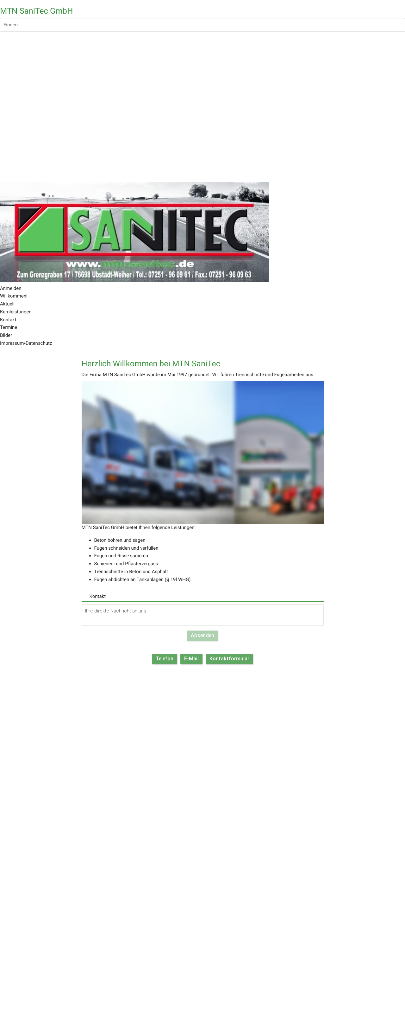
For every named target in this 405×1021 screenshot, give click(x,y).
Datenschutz (39, 343)
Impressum (12, 343)
